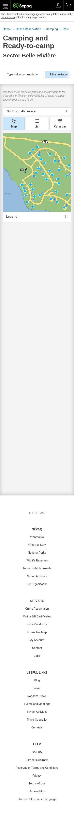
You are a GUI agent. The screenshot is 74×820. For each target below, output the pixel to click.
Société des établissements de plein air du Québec (22, 6)
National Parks (37, 552)
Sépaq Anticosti (37, 576)
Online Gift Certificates (37, 616)
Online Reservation (28, 29)
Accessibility (37, 791)
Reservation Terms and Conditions (37, 767)
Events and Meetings (37, 703)
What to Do (37, 536)
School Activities (37, 711)
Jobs (37, 655)
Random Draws (37, 696)
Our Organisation (37, 584)
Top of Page (37, 513)
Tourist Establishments (37, 568)
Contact (37, 647)
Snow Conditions (37, 624)
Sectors (21, 111)
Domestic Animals (37, 759)
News (37, 688)
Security (37, 752)
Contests (37, 727)
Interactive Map (37, 632)
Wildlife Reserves (37, 560)
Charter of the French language (37, 799)
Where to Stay (37, 544)
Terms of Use (37, 783)
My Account (37, 640)
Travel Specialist (37, 719)
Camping (52, 29)
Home (7, 29)
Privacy (37, 775)
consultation (8, 17)
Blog (37, 680)
